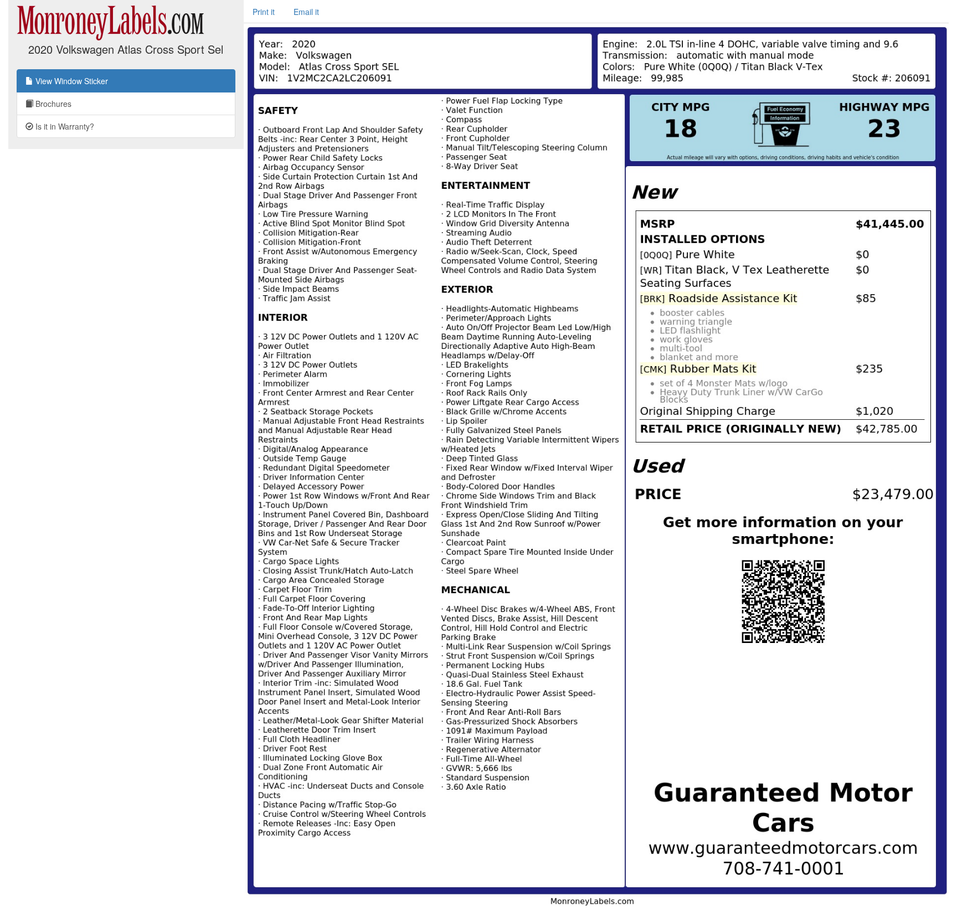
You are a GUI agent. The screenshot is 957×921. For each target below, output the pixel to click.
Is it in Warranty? (63, 126)
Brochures (52, 103)
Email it (306, 11)
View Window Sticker (70, 80)
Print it (264, 11)
